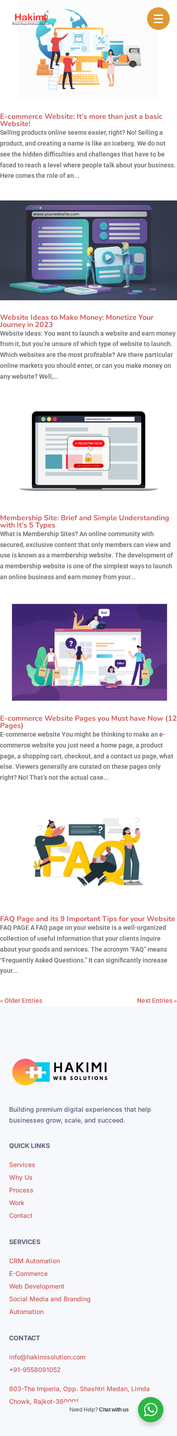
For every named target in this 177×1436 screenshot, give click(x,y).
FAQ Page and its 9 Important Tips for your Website (87, 919)
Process (21, 1190)
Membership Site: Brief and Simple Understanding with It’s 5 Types (84, 521)
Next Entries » (157, 1000)
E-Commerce (28, 1273)
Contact (21, 1215)
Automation (26, 1311)
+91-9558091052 (35, 1369)
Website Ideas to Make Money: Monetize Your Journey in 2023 (76, 321)
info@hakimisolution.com (47, 1357)
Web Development (36, 1286)
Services (22, 1164)
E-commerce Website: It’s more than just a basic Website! (81, 120)
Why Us (21, 1177)
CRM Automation (34, 1261)
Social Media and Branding (50, 1299)
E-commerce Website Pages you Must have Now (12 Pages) (88, 722)
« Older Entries (21, 1000)
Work (17, 1202)
